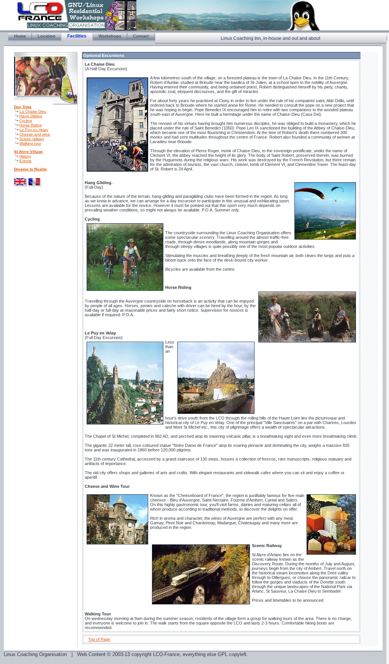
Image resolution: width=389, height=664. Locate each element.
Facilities (77, 36)
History (25, 156)
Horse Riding (30, 125)
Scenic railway (31, 139)
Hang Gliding (30, 116)
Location (46, 36)
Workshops (110, 36)
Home (20, 36)
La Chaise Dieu (32, 111)
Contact (141, 36)
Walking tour (30, 143)
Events (25, 161)
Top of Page (99, 639)
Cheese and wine (34, 134)
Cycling (25, 120)
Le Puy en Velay (33, 130)
